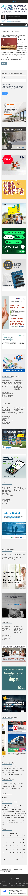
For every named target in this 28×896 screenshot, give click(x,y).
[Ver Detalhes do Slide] (14, 17)
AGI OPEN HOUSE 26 (7, 767)
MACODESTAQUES (6, 769)
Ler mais (3, 63)
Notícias (5, 483)
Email (3, 77)
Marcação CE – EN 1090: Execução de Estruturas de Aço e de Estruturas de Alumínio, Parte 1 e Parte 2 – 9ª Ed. (14, 811)
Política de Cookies (18, 869)
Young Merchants (8, 550)
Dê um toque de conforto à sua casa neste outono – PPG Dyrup (13, 36)
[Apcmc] (2, 24)
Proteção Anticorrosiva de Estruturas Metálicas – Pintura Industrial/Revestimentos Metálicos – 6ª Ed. (14, 817)
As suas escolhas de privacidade (15, 890)
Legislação (6, 403)
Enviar (4, 93)
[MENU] (26, 24)
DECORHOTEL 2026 (7, 787)
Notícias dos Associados (11, 376)
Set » (17, 859)
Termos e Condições (6, 871)
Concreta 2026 (5, 788)
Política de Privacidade (6, 869)
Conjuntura (6, 622)
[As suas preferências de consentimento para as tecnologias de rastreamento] (17, 893)
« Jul (4, 859)
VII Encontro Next (6, 774)
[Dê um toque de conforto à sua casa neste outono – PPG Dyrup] (9, 39)
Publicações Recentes (10, 717)
